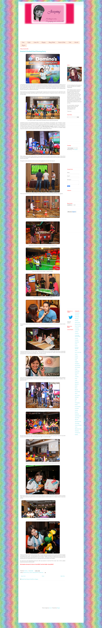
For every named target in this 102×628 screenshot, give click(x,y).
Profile (29, 42)
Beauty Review (52, 42)
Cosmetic (76, 340)
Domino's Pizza (26, 572)
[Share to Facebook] (39, 570)
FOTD (76, 350)
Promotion (77, 408)
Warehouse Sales (78, 428)
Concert (76, 338)
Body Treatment (78, 326)
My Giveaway (77, 391)
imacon (50, 607)
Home (23, 42)
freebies (76, 434)
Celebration (77, 329)
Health (76, 369)
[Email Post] (45, 572)
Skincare (76, 419)
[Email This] (35, 570)
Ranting (76, 410)
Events (76, 345)
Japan (76, 374)
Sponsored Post (36, 572)
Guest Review (77, 365)
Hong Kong (77, 371)
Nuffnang (76, 397)
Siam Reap (77, 417)
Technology (77, 423)
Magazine (77, 382)
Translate (76, 149)
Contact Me (36, 42)
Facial (76, 354)
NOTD (76, 393)
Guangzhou (77, 363)
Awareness (77, 316)
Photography (77, 402)
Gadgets (76, 361)
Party (76, 399)
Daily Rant (77, 342)
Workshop (77, 430)
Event (31, 572)
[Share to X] (37, 570)
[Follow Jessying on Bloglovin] (71, 212)
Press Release (77, 406)
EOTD (76, 343)
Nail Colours (77, 395)
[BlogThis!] (36, 570)
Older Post (63, 576)
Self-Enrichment (78, 415)
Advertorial (77, 314)
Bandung (76, 318)
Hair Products (77, 367)
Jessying (26, 570)
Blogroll (23, 45)
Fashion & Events (61, 42)
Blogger (58, 607)
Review (76, 412)
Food (76, 359)
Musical (76, 389)
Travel (70, 42)
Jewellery (77, 376)
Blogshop (43, 42)
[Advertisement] (52, 31)
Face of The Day (78, 352)
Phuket (76, 404)
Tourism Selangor (78, 425)
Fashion (76, 356)
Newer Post (23, 576)
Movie (76, 387)
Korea (76, 378)
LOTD (76, 380)
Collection (77, 333)
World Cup (41, 572)
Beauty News (77, 322)
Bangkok (76, 320)
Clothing (76, 331)
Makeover (77, 384)
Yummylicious (77, 432)
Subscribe (76, 42)
